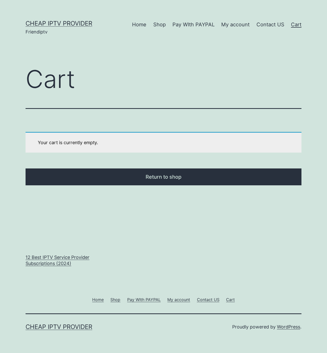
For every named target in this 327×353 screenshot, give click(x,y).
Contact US (270, 24)
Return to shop (163, 177)
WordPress (288, 326)
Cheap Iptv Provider (59, 23)
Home (139, 24)
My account (235, 24)
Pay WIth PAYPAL (193, 24)
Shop (159, 24)
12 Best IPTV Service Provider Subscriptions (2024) (57, 260)
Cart (296, 24)
